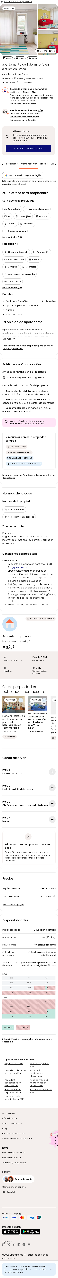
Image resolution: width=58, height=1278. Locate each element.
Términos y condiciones (14, 1162)
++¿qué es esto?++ (20, 567)
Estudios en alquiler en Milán (41, 1091)
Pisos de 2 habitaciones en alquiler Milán (38, 1073)
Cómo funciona (10, 1118)
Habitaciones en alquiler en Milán (13, 1091)
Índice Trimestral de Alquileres (17, 1138)
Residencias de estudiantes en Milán (15, 1098)
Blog (4, 1128)
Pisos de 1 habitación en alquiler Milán (15, 1072)
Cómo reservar (29, 163)
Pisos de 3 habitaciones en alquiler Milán (13, 1083)
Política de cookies (11, 1157)
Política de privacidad (13, 1152)
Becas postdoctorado (13, 1133)
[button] (46, 50)
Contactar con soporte (14, 1187)
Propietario (12, 163)
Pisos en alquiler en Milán (39, 1065)
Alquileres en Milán (14, 1063)
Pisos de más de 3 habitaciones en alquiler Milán (39, 1083)
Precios (44, 163)
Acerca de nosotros (12, 1123)
